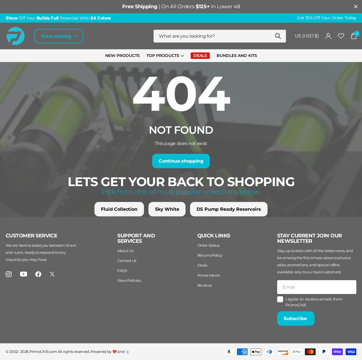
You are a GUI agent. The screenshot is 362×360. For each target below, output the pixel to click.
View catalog (57, 36)
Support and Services (136, 238)
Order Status (208, 245)
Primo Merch (208, 275)
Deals (202, 265)
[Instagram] (9, 274)
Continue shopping (181, 161)
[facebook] (38, 274)
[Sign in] (328, 36)
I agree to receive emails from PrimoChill (314, 302)
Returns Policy (210, 255)
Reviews (204, 285)
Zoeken (278, 36)
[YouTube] (23, 274)
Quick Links (213, 236)
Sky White (167, 209)
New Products (122, 55)
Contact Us (126, 260)
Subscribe (296, 318)
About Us (125, 250)
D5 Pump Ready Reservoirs (229, 209)
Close (356, 6)
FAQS (122, 270)
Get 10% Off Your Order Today (326, 17)
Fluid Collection (119, 209)
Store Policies (129, 280)
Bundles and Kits (237, 55)
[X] (52, 274)
